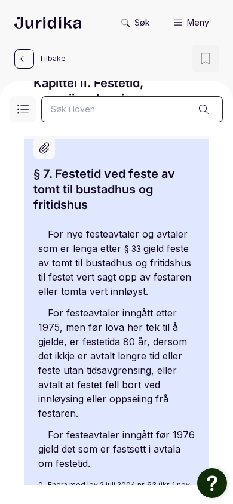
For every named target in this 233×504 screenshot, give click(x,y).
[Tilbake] (24, 59)
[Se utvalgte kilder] (44, 148)
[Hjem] (47, 23)
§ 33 (133, 249)
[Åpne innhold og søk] (23, 109)
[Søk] (204, 109)
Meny (198, 22)
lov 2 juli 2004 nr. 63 (122, 484)
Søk (142, 22)
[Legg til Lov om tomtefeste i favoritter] (205, 58)
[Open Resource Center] (212, 483)
